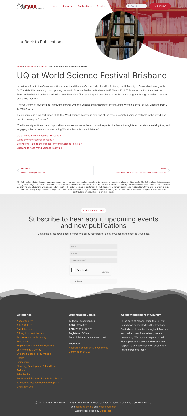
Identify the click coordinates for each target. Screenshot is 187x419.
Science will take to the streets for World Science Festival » (49, 143)
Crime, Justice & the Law (30, 333)
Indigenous (23, 362)
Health (20, 358)
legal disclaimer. (107, 406)
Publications (84, 6)
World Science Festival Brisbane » (35, 139)
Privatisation (24, 374)
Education (43, 66)
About (66, 6)
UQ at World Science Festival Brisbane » (39, 135)
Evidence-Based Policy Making (34, 353)
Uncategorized (25, 386)
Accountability (25, 321)
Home (54, 6)
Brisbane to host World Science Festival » (40, 148)
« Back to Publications (42, 41)
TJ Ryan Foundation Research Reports (38, 382)
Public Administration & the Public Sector (39, 378)
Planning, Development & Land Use (36, 366)
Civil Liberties (24, 329)
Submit (78, 281)
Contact (114, 6)
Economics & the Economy (31, 337)
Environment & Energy (29, 349)
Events (100, 6)
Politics (21, 370)
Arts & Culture (24, 325)
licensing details (84, 406)
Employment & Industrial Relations (35, 345)
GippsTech (106, 410)
